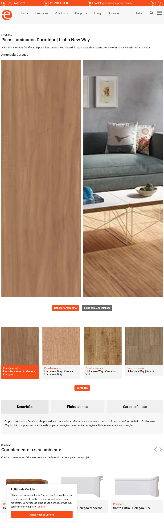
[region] (41, 503)
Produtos (61, 13)
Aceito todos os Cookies (41, 514)
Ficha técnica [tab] (77, 407)
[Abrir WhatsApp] (156, 520)
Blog (97, 13)
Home (23, 13)
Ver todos (82, 387)
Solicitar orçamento (65, 307)
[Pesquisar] (151, 12)
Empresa (41, 13)
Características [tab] (135, 407)
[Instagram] (153, 3)
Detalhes (42, 506)
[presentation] (155, 449)
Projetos (81, 13)
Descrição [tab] (25, 407)
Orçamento (115, 13)
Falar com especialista (97, 307)
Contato (136, 13)
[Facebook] (160, 3)
